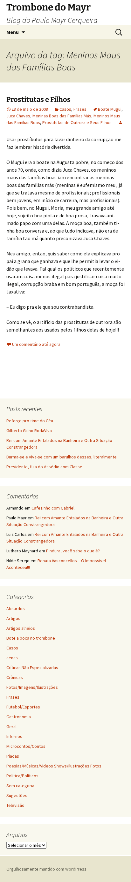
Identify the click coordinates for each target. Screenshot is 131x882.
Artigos (13, 618)
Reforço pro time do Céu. (30, 421)
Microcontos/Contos (25, 746)
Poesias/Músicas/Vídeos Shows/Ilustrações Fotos (53, 766)
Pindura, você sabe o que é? (73, 551)
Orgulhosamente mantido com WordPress (46, 869)
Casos (65, 109)
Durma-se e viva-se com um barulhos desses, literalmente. (62, 457)
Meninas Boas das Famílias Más (61, 116)
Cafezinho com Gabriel (52, 508)
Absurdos (15, 608)
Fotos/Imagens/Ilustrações (32, 687)
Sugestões (16, 795)
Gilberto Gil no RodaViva (29, 430)
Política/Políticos (22, 776)
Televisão (15, 805)
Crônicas (14, 677)
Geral (11, 726)
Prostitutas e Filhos (38, 99)
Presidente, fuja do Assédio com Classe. (44, 467)
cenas (12, 658)
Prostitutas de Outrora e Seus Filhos (77, 122)
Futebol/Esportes (23, 707)
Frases (79, 109)
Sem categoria (20, 785)
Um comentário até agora (36, 344)
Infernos (14, 736)
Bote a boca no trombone (30, 638)
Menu (12, 32)
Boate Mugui (109, 109)
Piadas (12, 756)
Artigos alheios (20, 628)
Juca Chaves (18, 116)
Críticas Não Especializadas (32, 667)
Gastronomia (18, 717)
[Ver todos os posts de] (120, 122)
